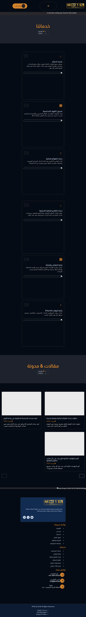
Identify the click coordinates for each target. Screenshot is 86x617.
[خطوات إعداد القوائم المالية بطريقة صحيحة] (64, 403)
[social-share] (31, 517)
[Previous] (4, 476)
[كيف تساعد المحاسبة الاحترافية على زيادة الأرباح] (21, 403)
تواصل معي (18, 6)
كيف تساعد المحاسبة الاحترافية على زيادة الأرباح (20, 418)
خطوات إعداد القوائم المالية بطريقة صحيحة (61, 418)
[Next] (81, 476)
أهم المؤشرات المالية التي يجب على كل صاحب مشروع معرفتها (62, 459)
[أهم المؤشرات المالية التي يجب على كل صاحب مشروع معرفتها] (64, 444)
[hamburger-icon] (48, 6)
